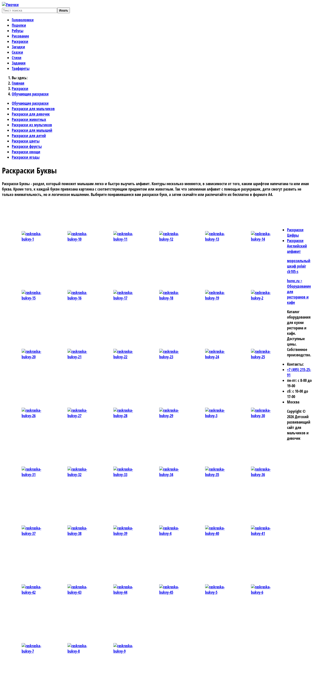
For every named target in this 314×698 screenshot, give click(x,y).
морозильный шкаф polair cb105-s (298, 266)
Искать (63, 10)
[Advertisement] (106, 212)
